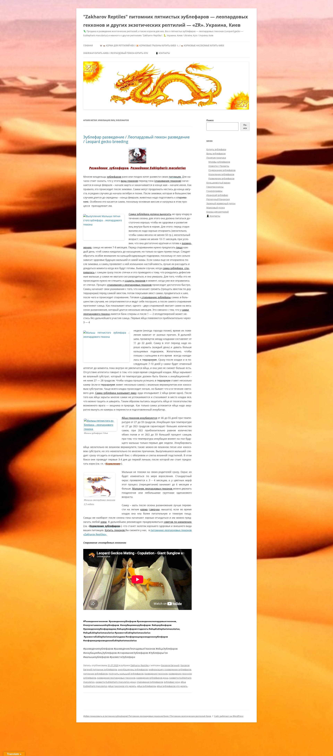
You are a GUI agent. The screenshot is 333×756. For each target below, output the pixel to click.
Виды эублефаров (215, 153)
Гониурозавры (214, 191)
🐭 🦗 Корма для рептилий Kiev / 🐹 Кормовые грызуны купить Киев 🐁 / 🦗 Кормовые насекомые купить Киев (162, 45)
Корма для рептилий (217, 211)
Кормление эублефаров (221, 174)
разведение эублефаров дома (152, 677)
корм (103, 521)
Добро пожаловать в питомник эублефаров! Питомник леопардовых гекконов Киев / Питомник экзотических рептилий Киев (147, 716)
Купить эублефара (216, 149)
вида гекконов (129, 180)
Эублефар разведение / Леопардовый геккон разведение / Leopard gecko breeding (136, 139)
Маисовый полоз (215, 207)
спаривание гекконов (168, 180)
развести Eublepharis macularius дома (116, 682)
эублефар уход (172, 682)
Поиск (210, 120)
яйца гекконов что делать (122, 686)
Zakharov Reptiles (139, 665)
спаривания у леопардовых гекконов (129, 284)
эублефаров (114, 176)
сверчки (155, 509)
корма (144, 509)
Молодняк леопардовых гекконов (152, 488)
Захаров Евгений (170, 665)
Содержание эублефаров (221, 170)
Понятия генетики (216, 157)
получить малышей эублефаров (126, 673)
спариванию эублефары (156, 297)
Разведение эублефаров (109, 168)
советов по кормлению (178, 521)
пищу (179, 247)
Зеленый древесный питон (220, 203)
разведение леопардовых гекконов (116, 677)
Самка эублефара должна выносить (150, 214)
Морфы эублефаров (219, 161)
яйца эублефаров (146, 686)
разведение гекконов (156, 673)
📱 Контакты (163, 53)
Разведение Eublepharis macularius (158, 168)
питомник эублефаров (95, 673)
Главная (88, 45)
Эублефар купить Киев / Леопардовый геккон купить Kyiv (115, 53)
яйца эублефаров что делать (172, 686)
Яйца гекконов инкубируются (139, 417)
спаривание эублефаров (150, 682)
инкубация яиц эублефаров (133, 669)
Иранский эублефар (217, 195)
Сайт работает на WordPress (228, 716)
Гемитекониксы (215, 186)
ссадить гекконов (135, 280)
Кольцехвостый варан (218, 182)
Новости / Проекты (218, 166)
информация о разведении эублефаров (170, 669)
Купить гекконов (115, 530)
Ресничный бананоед (218, 199)
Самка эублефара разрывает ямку (115, 393)
